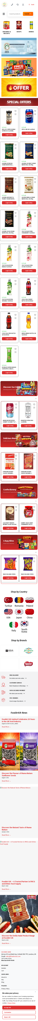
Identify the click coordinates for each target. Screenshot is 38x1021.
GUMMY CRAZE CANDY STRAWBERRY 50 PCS (27, 523)
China (29, 617)
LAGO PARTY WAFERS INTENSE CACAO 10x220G (9, 523)
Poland (29, 606)
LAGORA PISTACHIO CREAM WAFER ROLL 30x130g (7, 165)
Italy (14, 630)
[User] (23, 4)
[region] (19, 1005)
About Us (4, 977)
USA (8, 617)
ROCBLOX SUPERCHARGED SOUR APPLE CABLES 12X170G (9, 369)
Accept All (7, 1007)
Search (27, 14)
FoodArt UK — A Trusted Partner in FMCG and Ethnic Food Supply (18, 882)
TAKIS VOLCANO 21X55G (9, 574)
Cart (2, 971)
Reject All (7, 1017)
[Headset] (17, 4)
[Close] (36, 992)
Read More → (6, 727)
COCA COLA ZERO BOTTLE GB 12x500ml (9, 334)
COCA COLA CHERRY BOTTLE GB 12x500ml (27, 300)
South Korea (24, 630)
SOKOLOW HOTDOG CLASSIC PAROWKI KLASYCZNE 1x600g (8, 473)
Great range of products (16, 701)
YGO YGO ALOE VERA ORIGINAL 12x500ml (7, 300)
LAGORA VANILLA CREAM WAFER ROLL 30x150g (28, 198)
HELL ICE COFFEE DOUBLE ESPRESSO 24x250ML (8, 130)
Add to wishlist (15, 111)
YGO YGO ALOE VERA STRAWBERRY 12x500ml (28, 232)
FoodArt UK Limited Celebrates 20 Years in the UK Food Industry (18, 720)
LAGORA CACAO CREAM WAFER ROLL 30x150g (8, 232)
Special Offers (19, 102)
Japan (19, 617)
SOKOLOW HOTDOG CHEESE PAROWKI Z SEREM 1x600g (26, 473)
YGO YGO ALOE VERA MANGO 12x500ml (7, 266)
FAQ (2, 980)
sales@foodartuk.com (13, 956)
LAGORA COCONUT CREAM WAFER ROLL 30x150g (29, 164)
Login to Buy (9, 134)
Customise (7, 1012)
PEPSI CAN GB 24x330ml (28, 129)
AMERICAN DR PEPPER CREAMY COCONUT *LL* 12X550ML (9, 422)
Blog (2, 982)
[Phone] (12, 4)
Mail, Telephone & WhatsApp (18, 686)
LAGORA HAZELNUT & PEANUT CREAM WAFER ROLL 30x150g (8, 199)
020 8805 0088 (6, 952)
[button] (4, 14)
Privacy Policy (11, 1003)
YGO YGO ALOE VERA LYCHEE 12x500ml (27, 266)
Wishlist (3, 968)
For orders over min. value (17, 678)
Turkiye (8, 606)
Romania (19, 606)
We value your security (16, 693)
